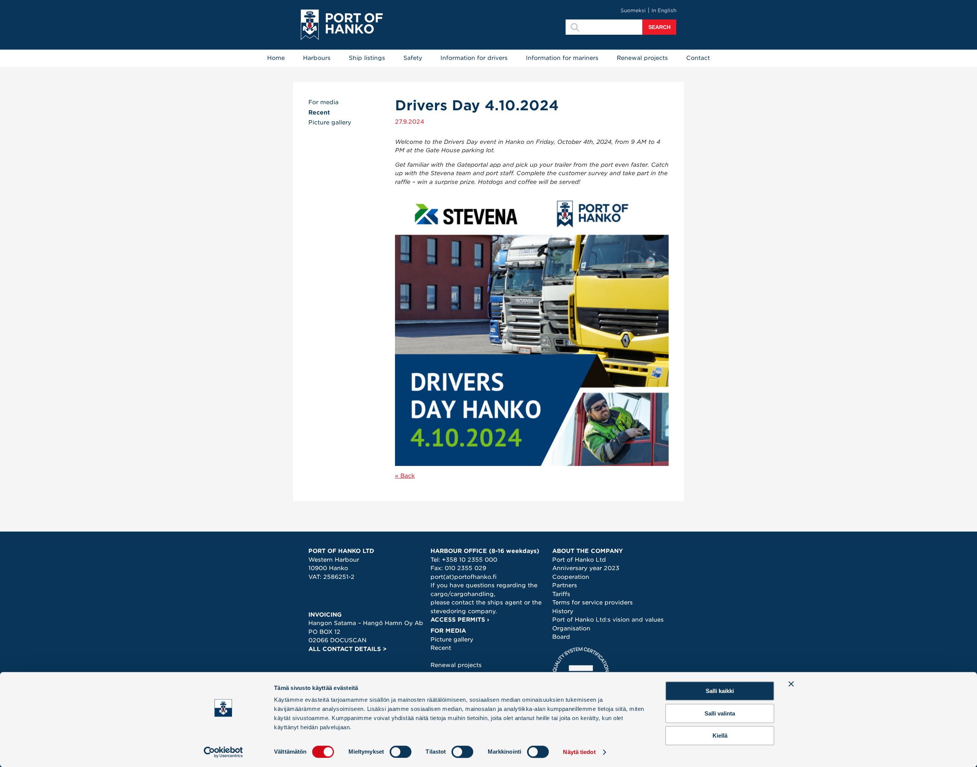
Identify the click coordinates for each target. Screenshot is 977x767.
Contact (698, 58)
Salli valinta (720, 713)
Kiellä (720, 735)
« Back (405, 475)
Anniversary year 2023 (585, 568)
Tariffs (561, 594)
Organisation (571, 628)
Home (276, 58)
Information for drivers (474, 58)
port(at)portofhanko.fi (463, 577)
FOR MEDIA (448, 630)
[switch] (400, 752)
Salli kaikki (720, 691)
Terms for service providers (592, 602)
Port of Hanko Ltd (579, 559)
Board (561, 636)
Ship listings (367, 58)
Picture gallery (329, 122)
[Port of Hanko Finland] (342, 25)
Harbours (317, 58)
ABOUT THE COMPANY (587, 551)
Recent (319, 112)
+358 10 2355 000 (469, 559)
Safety (412, 58)
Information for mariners (562, 58)
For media (323, 102)
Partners (564, 585)
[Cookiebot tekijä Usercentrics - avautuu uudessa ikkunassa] (223, 752)
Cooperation (570, 577)
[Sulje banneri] (791, 683)
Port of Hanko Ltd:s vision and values (608, 619)
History (562, 611)
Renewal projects (642, 58)
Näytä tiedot (579, 752)
